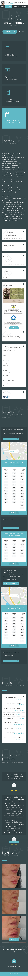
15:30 (6, 493)
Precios (24, 6)
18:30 (6, 502)
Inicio (2, 6)
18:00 (6, 499)
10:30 (6, 476)
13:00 (6, 553)
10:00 (6, 473)
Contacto (16, 6)
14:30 (6, 487)
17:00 (14, 493)
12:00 (6, 550)
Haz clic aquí (9, 951)
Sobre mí (9, 6)
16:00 (14, 490)
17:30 (6, 496)
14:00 (6, 485)
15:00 (6, 490)
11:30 (6, 482)
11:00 (6, 479)
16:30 (22, 496)
